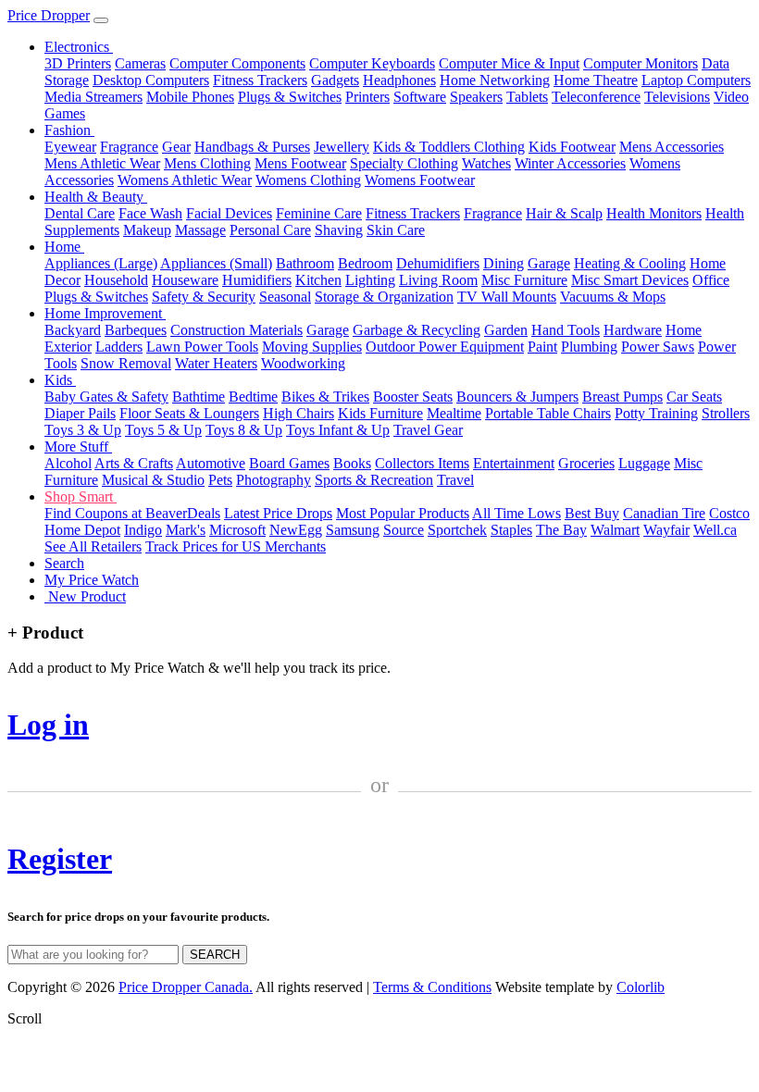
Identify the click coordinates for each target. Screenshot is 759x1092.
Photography (273, 480)
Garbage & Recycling (416, 330)
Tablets (527, 97)
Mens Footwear (300, 163)
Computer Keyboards (372, 63)
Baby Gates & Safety (106, 396)
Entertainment (513, 463)
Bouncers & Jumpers (517, 396)
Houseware (185, 280)
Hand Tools (565, 330)
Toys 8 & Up (243, 430)
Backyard (72, 330)
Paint (542, 346)
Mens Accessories (671, 147)
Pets (220, 480)
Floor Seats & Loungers (189, 413)
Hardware (632, 330)
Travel (455, 480)
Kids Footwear (572, 147)
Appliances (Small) (216, 263)
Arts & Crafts (133, 463)
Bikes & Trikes (325, 396)
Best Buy (592, 513)
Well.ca (715, 530)
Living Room (438, 280)
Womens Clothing (308, 180)
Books (352, 463)
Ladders (119, 346)
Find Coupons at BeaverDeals (132, 513)
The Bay (561, 530)
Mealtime (454, 413)
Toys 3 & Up (82, 430)
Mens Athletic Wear (102, 163)
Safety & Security (203, 296)
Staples (511, 530)
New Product (85, 596)
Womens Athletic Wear (185, 180)
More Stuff (78, 446)
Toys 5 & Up (163, 430)
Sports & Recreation (374, 480)
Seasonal (285, 296)
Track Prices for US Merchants (235, 546)
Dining (503, 263)
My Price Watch (91, 580)
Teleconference (596, 97)
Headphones (399, 80)
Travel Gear (428, 430)
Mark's (185, 530)
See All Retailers (93, 546)
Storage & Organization (384, 296)
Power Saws (657, 346)
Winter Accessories (570, 163)
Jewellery (341, 147)
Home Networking (495, 80)
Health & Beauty (95, 197)
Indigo (143, 530)
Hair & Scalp (564, 213)
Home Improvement (105, 313)
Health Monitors (654, 213)
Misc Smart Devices (630, 280)
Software (419, 97)
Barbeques (136, 330)
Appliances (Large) (100, 263)
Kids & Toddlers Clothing (449, 147)
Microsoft (237, 530)
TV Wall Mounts (506, 296)
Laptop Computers (696, 80)
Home (64, 246)
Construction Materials (236, 330)
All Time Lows (516, 513)
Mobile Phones (190, 97)
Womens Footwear (420, 180)
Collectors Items (422, 463)
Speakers (476, 97)
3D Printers (77, 63)
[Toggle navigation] (100, 20)
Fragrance (129, 147)
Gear (176, 147)
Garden (506, 330)
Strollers (726, 413)
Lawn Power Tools (202, 346)
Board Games (289, 463)
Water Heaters (216, 363)
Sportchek (457, 530)
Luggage (644, 463)
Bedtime (253, 396)
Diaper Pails (80, 413)
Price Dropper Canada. (185, 987)
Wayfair (666, 530)
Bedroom (365, 263)
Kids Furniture (380, 413)
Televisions (677, 97)
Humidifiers (257, 280)
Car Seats (694, 396)
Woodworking (303, 363)
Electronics (78, 47)
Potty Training (656, 413)
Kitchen (318, 280)
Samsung (353, 530)
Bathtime (198, 396)
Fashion (69, 130)
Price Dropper (48, 15)
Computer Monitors (640, 63)
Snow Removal (126, 363)
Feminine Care (319, 213)
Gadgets (335, 80)
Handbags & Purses (252, 147)
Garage (549, 263)
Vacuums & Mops (613, 296)
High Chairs (298, 413)
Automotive (210, 463)
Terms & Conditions (432, 987)
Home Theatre (596, 80)
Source (403, 530)
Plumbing (589, 346)
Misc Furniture (524, 280)
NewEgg (295, 530)
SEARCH (215, 955)
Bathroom (305, 263)
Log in (48, 724)
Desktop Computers (151, 80)
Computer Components (237, 63)
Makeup (147, 230)
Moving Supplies (312, 346)
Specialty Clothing (404, 163)
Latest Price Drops (278, 513)
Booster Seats (413, 396)
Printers (367, 97)
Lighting (370, 280)
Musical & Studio (153, 480)
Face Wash (150, 213)
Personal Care (270, 230)
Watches (486, 163)
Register (59, 858)
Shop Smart (80, 496)
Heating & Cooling (630, 263)
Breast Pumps (622, 396)
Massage (200, 230)
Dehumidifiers (437, 263)
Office (710, 280)
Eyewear (70, 147)
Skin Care (396, 230)
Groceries (586, 463)
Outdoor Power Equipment (445, 346)
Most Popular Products (402, 513)
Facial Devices (229, 213)
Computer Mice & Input (509, 63)
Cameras (140, 63)
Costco (729, 513)
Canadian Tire (664, 513)
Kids (60, 380)
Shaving (339, 230)
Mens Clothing (207, 163)
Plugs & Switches (290, 97)
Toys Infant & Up (338, 430)
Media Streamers (93, 97)
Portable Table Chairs (548, 413)
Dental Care (79, 213)
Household (116, 280)
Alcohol (68, 463)
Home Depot (82, 530)
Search (64, 563)
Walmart (615, 530)
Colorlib (640, 987)
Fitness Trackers (260, 80)
